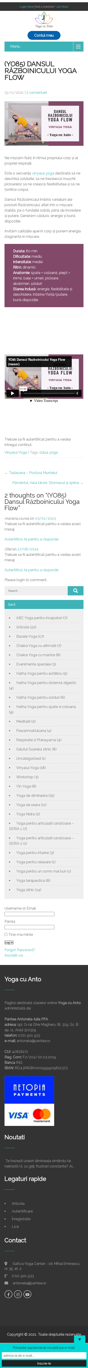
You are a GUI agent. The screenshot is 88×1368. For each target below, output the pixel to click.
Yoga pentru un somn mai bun (41, 871)
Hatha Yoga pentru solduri (38, 697)
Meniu (15, 46)
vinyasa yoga (43, 173)
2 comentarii (36, 92)
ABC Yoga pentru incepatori (39, 618)
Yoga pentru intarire (32, 853)
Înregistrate (21, 1219)
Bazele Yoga (26, 636)
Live (15, 1226)
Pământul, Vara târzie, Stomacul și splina (47, 483)
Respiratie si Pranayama (36, 740)
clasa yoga (48, 452)
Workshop (24, 777)
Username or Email (20, 908)
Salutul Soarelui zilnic (33, 749)
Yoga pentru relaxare (33, 862)
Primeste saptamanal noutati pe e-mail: (44, 1348)
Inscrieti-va (14, 955)
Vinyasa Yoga (16, 452)
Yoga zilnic (25, 890)
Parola (10, 921)
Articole (22, 627)
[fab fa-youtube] (27, 1294)
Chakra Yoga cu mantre (35, 655)
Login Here (27, 7)
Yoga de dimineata (32, 795)
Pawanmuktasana (31, 731)
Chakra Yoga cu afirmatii (36, 646)
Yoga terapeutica (30, 880)
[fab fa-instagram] (18, 1294)
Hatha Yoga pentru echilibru (39, 673)
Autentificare (22, 1211)
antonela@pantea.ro (29, 1283)
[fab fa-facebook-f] (8, 1294)
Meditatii (23, 721)
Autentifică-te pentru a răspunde (31, 539)
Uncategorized (28, 758)
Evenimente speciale (33, 664)
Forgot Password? (20, 950)
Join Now (62, 7)
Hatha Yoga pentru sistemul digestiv (46, 683)
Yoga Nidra (25, 814)
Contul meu (44, 35)
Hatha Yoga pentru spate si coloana (46, 707)
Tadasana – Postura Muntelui (31, 473)
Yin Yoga (23, 786)
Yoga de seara (28, 805)
